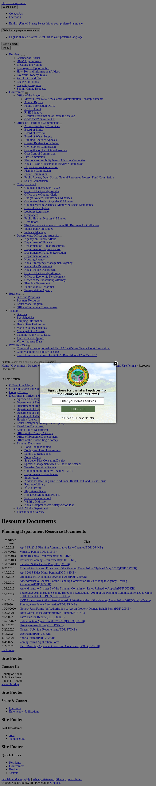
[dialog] (78, 393)
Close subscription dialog (116, 364)
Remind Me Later (85, 418)
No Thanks (67, 418)
